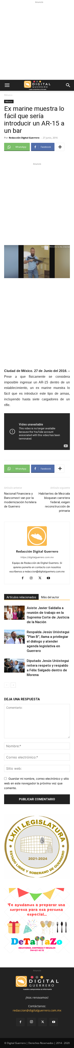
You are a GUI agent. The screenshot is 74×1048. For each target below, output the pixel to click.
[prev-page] (6, 685)
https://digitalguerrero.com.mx (37, 557)
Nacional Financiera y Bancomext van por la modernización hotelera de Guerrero (20, 500)
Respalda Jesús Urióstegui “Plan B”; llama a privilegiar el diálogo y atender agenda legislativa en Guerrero (48, 641)
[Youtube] (50, 578)
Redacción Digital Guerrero (24, 137)
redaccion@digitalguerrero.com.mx (37, 1010)
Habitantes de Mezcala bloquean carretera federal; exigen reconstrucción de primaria (54, 502)
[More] (60, 147)
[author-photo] (37, 545)
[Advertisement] (37, 41)
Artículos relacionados (21, 597)
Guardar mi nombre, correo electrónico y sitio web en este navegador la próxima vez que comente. (36, 783)
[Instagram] (32, 578)
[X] (41, 578)
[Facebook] (24, 578)
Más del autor (50, 597)
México (8, 95)
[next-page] (13, 685)
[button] (7, 85)
